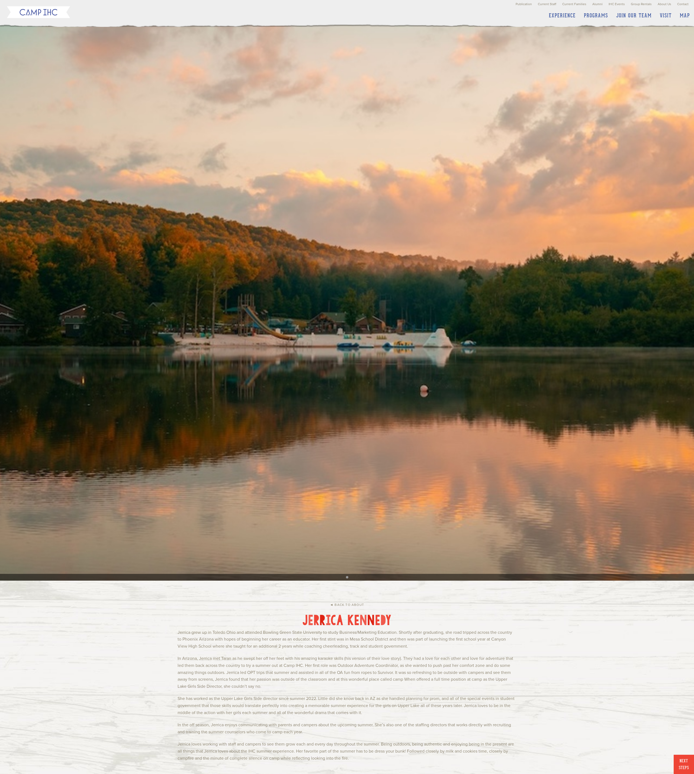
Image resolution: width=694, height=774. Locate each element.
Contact (683, 4)
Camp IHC (38, 12)
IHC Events (617, 4)
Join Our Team (634, 15)
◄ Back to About (347, 605)
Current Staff (547, 4)
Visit (666, 15)
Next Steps (684, 764)
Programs (596, 15)
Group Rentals (641, 4)
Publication (524, 4)
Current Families (574, 4)
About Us (664, 4)
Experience (562, 15)
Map (685, 15)
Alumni (597, 4)
